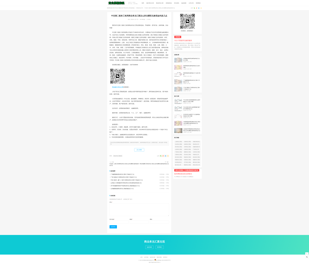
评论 (111, 202)
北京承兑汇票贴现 (178, 144)
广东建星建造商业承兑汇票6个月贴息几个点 (122, 174)
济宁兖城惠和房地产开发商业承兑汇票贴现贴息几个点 (125, 185)
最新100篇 (159, 257)
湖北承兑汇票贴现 (118, 155)
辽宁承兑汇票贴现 (187, 162)
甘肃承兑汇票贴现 (187, 160)
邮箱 (131, 219)
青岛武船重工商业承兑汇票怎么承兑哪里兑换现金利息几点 (154, 163)
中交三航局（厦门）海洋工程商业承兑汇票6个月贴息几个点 (127, 180)
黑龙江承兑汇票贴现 (196, 165)
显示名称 (112, 219)
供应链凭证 (169, 3)
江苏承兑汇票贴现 (196, 152)
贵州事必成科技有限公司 (148, 260)
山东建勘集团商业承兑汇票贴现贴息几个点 (122, 188)
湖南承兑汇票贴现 (178, 160)
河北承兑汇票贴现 (187, 155)
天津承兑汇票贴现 (187, 147)
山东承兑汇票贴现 (178, 150)
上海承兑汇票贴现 (178, 142)
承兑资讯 (176, 3)
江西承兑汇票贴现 (178, 155)
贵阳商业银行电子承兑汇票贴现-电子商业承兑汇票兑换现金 (121, 8)
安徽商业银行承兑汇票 (196, 147)
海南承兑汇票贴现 (187, 157)
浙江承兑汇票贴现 (178, 157)
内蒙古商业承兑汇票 (196, 142)
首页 (143, 3)
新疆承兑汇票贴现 (187, 152)
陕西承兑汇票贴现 (187, 165)
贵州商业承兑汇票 (178, 162)
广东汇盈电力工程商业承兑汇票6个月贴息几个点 (124, 177)
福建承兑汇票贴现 (196, 160)
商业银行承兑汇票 (117, 87)
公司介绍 (191, 3)
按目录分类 (152, 257)
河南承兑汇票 (196, 155)
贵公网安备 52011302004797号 (163, 260)
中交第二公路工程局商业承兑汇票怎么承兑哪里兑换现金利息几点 (124, 164)
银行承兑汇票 (150, 3)
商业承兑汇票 (159, 3)
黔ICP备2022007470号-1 (154, 262)
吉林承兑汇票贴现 (187, 144)
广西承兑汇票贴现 (178, 152)
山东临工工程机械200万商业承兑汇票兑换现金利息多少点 (126, 183)
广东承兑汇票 (196, 150)
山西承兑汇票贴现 (187, 150)
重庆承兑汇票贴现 (196, 162)
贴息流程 (183, 3)
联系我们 (198, 3)
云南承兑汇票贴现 (187, 142)
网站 (151, 219)
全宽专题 (146, 257)
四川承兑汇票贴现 (178, 147)
